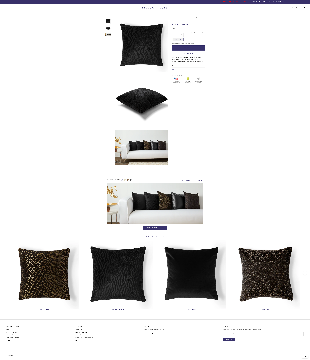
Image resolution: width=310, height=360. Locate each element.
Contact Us (9, 343)
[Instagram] (148, 333)
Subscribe (229, 339)
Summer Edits (125, 12)
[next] (305, 273)
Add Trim (178, 39)
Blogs (76, 340)
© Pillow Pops (10, 355)
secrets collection (180, 22)
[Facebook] (177, 75)
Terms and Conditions (12, 337)
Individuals (149, 12)
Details (174, 70)
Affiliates (8, 340)
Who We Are (78, 329)
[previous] (5, 273)
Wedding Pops (171, 12)
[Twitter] (179, 75)
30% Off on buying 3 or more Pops (211, 2)
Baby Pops (159, 12)
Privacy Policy (10, 335)
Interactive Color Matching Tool (84, 337)
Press (76, 343)
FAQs (7, 329)
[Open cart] (305, 7)
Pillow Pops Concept (81, 332)
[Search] (301, 7)
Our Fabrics (78, 335)
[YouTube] (152, 333)
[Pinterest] (181, 75)
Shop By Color (184, 12)
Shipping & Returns (11, 332)
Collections (137, 12)
